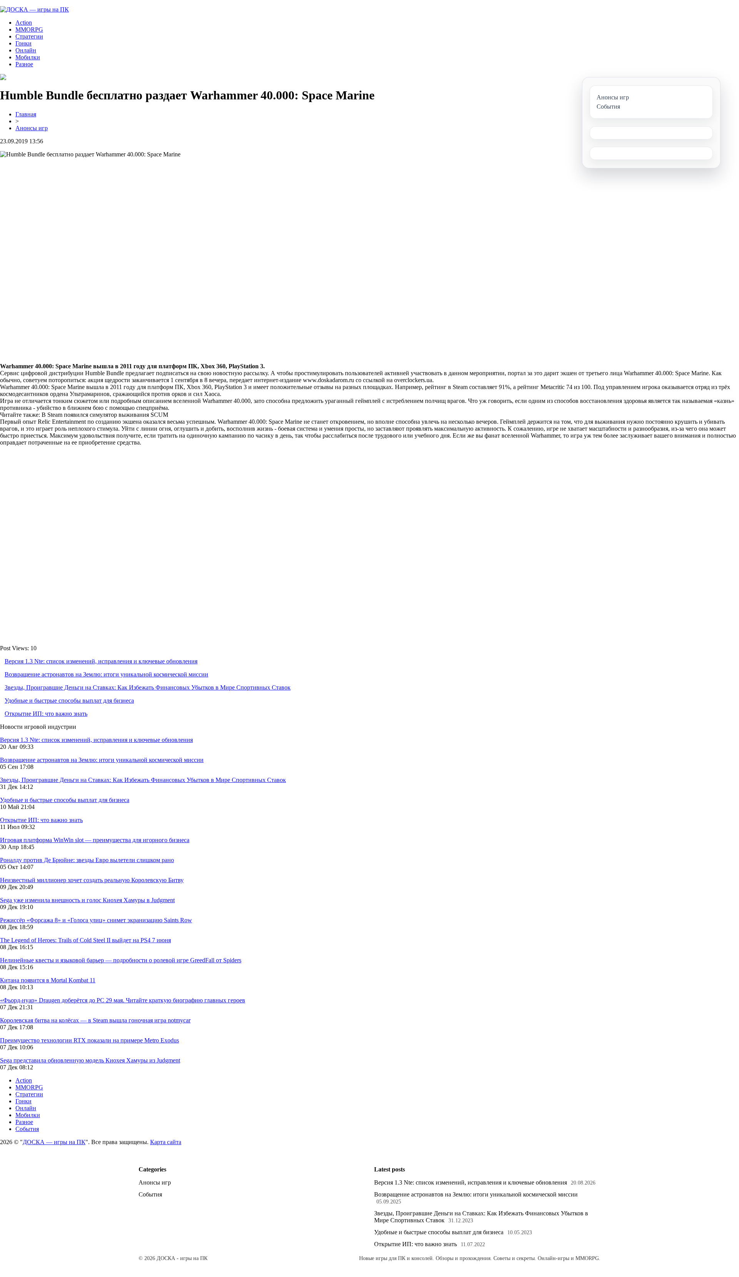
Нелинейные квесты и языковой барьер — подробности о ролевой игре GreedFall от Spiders (120, 960)
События (27, 1129)
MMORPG (29, 29)
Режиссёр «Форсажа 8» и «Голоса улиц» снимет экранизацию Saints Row (96, 920)
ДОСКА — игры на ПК (54, 1142)
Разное (24, 64)
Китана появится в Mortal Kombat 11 (47, 980)
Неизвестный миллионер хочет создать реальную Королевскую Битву (92, 880)
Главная (25, 114)
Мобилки (27, 57)
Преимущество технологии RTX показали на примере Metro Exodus (89, 1040)
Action (23, 22)
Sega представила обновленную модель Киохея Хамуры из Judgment (90, 1060)
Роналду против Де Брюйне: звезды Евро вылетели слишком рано (87, 860)
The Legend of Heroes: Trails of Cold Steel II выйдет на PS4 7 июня (85, 940)
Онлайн (25, 50)
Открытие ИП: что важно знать (46, 713)
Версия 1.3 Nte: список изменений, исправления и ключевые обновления (101, 661)
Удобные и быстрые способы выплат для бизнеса (69, 700)
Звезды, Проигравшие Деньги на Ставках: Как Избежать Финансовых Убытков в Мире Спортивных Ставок (148, 687)
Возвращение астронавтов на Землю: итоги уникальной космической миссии (106, 674)
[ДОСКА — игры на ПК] (34, 9)
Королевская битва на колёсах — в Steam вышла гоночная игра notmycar (95, 1020)
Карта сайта (165, 1142)
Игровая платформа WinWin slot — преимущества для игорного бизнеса (94, 840)
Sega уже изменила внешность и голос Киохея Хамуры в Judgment (87, 900)
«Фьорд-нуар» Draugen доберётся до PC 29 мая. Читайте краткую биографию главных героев (122, 1000)
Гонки (23, 43)
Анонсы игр (31, 128)
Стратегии (29, 36)
